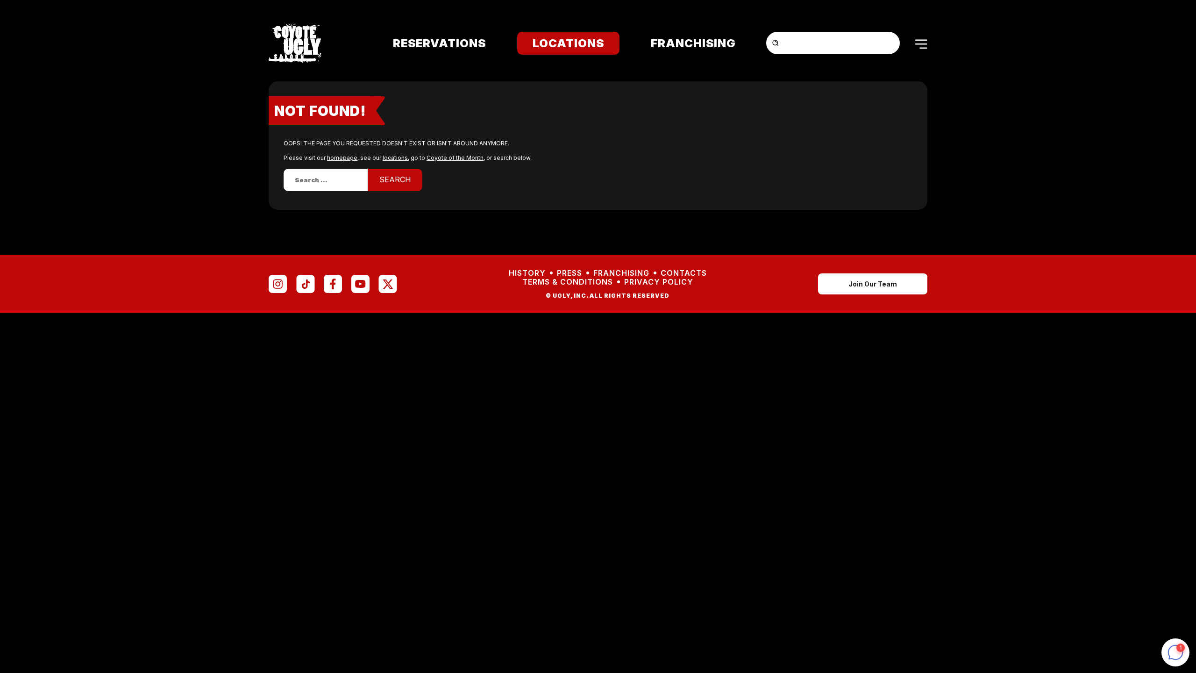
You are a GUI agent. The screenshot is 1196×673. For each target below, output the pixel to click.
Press (569, 273)
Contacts (684, 273)
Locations (568, 43)
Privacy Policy (658, 282)
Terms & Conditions (567, 282)
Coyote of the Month (455, 157)
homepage (342, 157)
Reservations (439, 43)
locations (395, 157)
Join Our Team (872, 284)
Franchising (693, 43)
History (527, 273)
